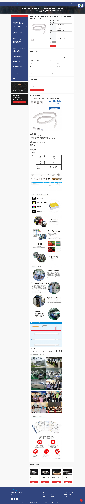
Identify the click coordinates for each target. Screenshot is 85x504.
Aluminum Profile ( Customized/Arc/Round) (17, 39)
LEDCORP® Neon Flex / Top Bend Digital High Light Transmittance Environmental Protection (33, 478)
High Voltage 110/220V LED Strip (18, 61)
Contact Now (19, 102)
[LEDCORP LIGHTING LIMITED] (14, 4)
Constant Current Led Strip (17, 76)
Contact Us (44, 496)
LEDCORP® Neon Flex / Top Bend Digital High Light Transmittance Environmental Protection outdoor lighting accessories (67, 478)
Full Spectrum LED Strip (16, 73)
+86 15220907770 (21, 97)
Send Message (37, 89)
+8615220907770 (19, 99)
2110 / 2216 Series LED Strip (17, 63)
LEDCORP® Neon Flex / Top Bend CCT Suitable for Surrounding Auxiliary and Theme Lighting (56, 478)
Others (14, 78)
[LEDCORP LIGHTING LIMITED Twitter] (67, 1)
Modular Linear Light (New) (17, 35)
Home (22, 10)
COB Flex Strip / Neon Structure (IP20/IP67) (18, 33)
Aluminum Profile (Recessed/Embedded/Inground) (18, 45)
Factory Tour (44, 492)
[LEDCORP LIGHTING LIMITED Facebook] (66, 1)
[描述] (71, 3)
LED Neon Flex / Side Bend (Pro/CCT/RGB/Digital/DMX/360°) (18, 23)
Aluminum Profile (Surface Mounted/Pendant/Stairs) (17, 42)
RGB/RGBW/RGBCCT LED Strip (17, 71)
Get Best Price (34, 482)
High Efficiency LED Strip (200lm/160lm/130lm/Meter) (17, 51)
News (51, 490)
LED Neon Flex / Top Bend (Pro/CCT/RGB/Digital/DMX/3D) (33, 10)
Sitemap (52, 494)
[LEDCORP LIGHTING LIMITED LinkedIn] (69, 1)
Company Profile (44, 490)
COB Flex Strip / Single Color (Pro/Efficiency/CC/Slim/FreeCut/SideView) (20, 26)
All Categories (65, 496)
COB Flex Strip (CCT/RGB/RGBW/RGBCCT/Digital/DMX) (19, 29)
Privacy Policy (52, 496)
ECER (64, 502)
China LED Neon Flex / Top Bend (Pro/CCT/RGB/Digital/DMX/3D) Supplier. (30, 502)
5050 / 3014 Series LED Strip (17, 66)
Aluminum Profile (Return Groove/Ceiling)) (19, 48)
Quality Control (44, 494)
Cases (51, 492)
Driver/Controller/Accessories (17, 56)
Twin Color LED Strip (16, 68)
